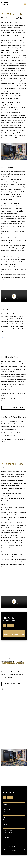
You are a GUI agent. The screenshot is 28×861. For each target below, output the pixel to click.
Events (4, 817)
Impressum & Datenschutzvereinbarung (14, 849)
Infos (4, 811)
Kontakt (5, 824)
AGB (14, 850)
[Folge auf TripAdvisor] (12, 625)
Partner (5, 822)
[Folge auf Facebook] (4, 625)
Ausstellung (6, 806)
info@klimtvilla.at (7, 830)
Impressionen (6, 809)
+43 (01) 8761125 (8, 832)
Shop (4, 819)
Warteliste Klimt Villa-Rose (13, 407)
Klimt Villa (5, 804)
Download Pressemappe (12, 684)
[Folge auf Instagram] (8, 625)
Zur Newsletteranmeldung (14, 633)
